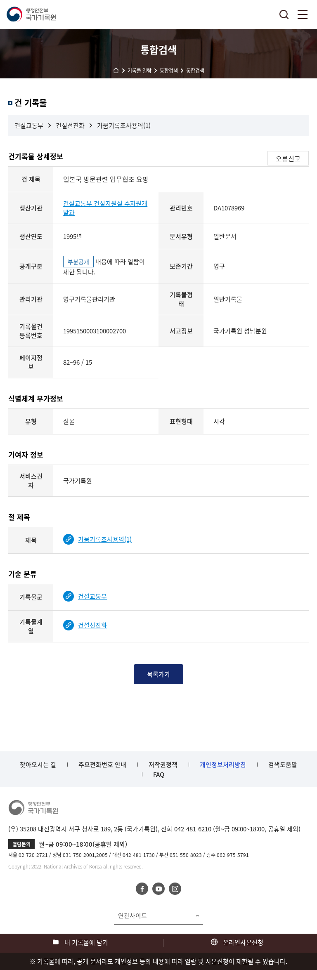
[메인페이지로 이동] (31, 14)
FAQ (158, 774)
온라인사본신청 (243, 942)
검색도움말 (282, 764)
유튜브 (158, 889)
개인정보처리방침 (223, 764)
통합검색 (284, 14)
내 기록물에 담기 (86, 942)
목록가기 (158, 674)
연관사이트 (132, 915)
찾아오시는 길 (38, 764)
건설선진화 (70, 125)
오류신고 (288, 158)
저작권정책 (163, 764)
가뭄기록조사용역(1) (124, 125)
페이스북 (142, 889)
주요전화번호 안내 (102, 764)
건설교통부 (28, 125)
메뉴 (302, 14)
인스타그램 (175, 889)
